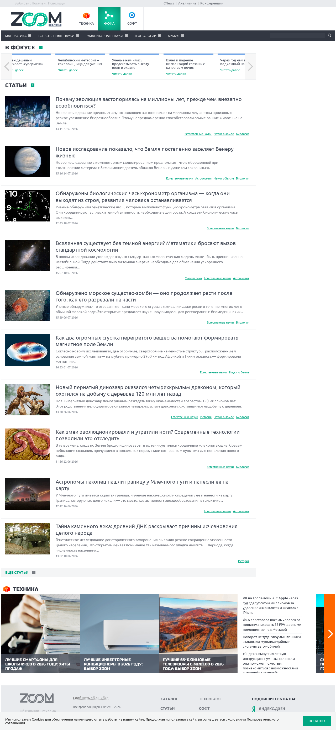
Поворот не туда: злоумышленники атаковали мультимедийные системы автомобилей (272, 641)
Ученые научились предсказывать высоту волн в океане (130, 66)
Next (250, 67)
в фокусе (20, 48)
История (206, 417)
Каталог (169, 699)
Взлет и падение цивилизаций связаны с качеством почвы (185, 66)
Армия (173, 36)
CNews (169, 3)
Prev (6, 67)
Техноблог (210, 699)
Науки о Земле (224, 133)
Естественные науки (56, 36)
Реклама (49, 711)
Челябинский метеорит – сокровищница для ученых (80, 65)
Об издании (29, 711)
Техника (86, 23)
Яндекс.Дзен (272, 709)
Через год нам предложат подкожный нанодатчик (241, 65)
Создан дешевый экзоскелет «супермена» (23, 65)
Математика (16, 36)
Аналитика (187, 3)
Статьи (16, 85)
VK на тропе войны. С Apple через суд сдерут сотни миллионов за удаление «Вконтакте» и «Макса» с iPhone (270, 605)
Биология (242, 133)
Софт (132, 23)
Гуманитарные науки (104, 36)
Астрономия (203, 178)
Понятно (317, 721)
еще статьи (16, 572)
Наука (109, 23)
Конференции (211, 3)
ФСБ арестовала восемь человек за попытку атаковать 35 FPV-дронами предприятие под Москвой (272, 624)
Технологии (145, 36)
